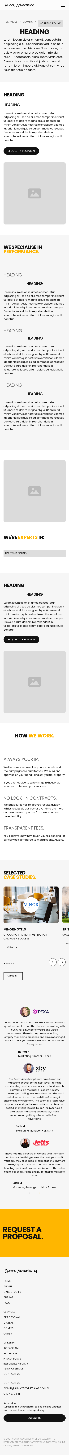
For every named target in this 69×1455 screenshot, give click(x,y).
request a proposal (21, 151)
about (8, 1286)
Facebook (10, 1353)
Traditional (12, 1317)
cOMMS (8, 1328)
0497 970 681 (12, 1394)
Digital (8, 1323)
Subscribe (34, 1418)
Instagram (11, 1348)
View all (13, 976)
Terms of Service (13, 1368)
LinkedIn (9, 1342)
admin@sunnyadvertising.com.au (27, 1388)
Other (8, 1333)
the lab (8, 1297)
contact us (12, 1374)
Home (7, 1281)
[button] (62, 5)
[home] (20, 5)
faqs (7, 1303)
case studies (12, 1292)
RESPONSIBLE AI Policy (16, 1363)
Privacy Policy (12, 1358)
